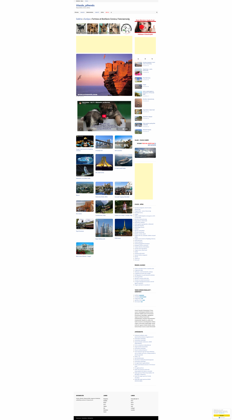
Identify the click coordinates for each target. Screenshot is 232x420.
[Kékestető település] (138, 130)
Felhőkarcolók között (140, 253)
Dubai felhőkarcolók (100, 239)
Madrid (136, 251)
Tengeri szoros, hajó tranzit (141, 250)
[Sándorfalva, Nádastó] (138, 117)
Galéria (79, 19)
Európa (87, 19)
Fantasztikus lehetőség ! (140, 338)
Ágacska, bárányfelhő (139, 230)
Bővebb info (222, 413)
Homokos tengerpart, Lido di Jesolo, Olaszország (149, 63)
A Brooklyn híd (98, 150)
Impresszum (78, 418)
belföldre (137, 295)
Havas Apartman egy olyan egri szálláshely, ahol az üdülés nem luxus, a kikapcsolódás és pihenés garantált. (145, 353)
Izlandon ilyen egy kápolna (141, 248)
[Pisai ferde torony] (138, 78)
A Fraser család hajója (120, 168)
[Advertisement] (104, 44)
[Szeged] (138, 85)
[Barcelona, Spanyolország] (138, 99)
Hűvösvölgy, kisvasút (139, 227)
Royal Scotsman (80, 231)
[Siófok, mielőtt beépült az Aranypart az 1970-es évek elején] (138, 91)
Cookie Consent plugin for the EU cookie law (222, 417)
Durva (132, 402)
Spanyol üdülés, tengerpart (141, 255)
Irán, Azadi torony (99, 172)
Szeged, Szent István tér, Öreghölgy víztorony (145, 238)
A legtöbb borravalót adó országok (143, 273)
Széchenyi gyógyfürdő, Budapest (142, 243)
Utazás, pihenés (85, 5)
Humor (104, 412)
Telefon (105, 406)
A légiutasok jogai (139, 270)
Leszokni (133, 410)
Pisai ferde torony (146, 78)
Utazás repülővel (138, 242)
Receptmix (105, 398)
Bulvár (104, 402)
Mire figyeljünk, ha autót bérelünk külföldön (145, 275)
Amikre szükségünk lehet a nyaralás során (144, 268)
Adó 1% (107, 12)
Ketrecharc (105, 410)
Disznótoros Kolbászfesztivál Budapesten (144, 359)
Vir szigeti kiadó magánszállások (142, 363)
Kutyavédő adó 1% (135, 398)
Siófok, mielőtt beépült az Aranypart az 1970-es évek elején (148, 93)
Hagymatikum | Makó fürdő (149, 110)
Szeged (144, 84)
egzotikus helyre (138, 300)
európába (137, 297)
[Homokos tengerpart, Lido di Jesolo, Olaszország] (138, 62)
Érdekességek (89, 12)
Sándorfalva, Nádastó (147, 116)
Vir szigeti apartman (139, 368)
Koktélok (105, 400)
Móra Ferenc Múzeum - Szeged (83, 256)
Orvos (132, 404)
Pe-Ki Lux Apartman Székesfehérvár (143, 345)
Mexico (78, 195)
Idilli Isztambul (118, 150)
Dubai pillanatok (138, 240)
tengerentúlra (138, 298)
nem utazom (138, 301)
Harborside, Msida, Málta (101, 197)
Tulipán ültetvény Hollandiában (142, 247)
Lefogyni (133, 408)
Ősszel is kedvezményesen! (141, 350)
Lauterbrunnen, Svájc (100, 215)
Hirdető (97, 12)
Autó (132, 406)
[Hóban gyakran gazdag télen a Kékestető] (138, 123)
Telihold (136, 229)
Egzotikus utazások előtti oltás (142, 278)
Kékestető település (147, 129)
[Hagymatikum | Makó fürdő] (138, 110)
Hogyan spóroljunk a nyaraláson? (142, 285)
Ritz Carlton (79, 213)
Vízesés (136, 256)
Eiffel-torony (118, 238)
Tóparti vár (137, 258)
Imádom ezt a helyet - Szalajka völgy (123, 215)
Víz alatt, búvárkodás (139, 232)
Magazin (82, 12)
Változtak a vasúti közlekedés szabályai (144, 272)
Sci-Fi (104, 404)
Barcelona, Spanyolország (148, 99)
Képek (102, 12)
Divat (132, 400)
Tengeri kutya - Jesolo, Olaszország (147, 69)
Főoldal (77, 12)
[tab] (138, 59)
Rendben (222, 415)
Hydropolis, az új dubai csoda (83, 178)
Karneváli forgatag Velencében (122, 197)
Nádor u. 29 (137, 356)
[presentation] (138, 59)
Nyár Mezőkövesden (139, 358)
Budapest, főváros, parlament (141, 245)
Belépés (86, 1)
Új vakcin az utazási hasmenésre (142, 280)
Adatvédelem (84, 418)
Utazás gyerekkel (139, 276)
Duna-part (137, 260)
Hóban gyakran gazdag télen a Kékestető (144, 224)
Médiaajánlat (90, 418)
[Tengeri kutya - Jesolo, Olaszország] (138, 69)
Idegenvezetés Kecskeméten (141, 346)
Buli (104, 408)
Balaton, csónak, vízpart (140, 234)
